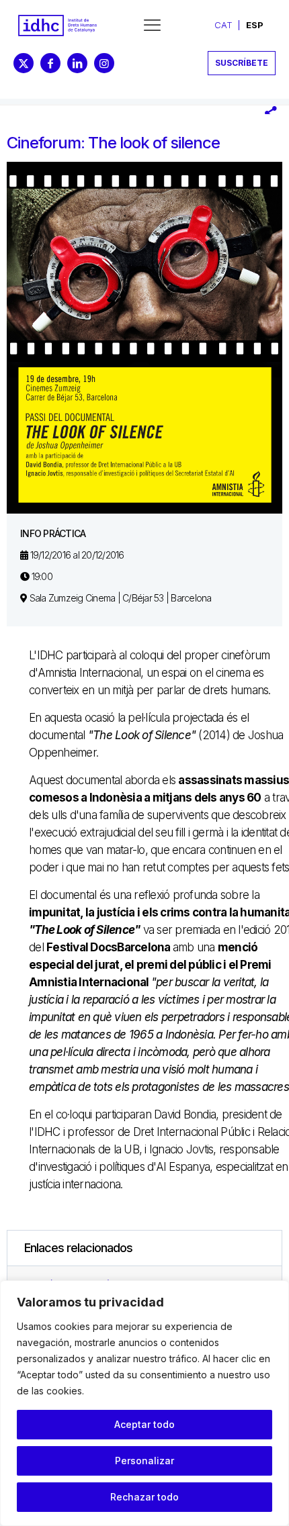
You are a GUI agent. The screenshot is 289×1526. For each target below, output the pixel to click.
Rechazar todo (144, 1497)
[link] (57, 25)
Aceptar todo (144, 1424)
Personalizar (144, 1460)
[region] (144, 1403)
